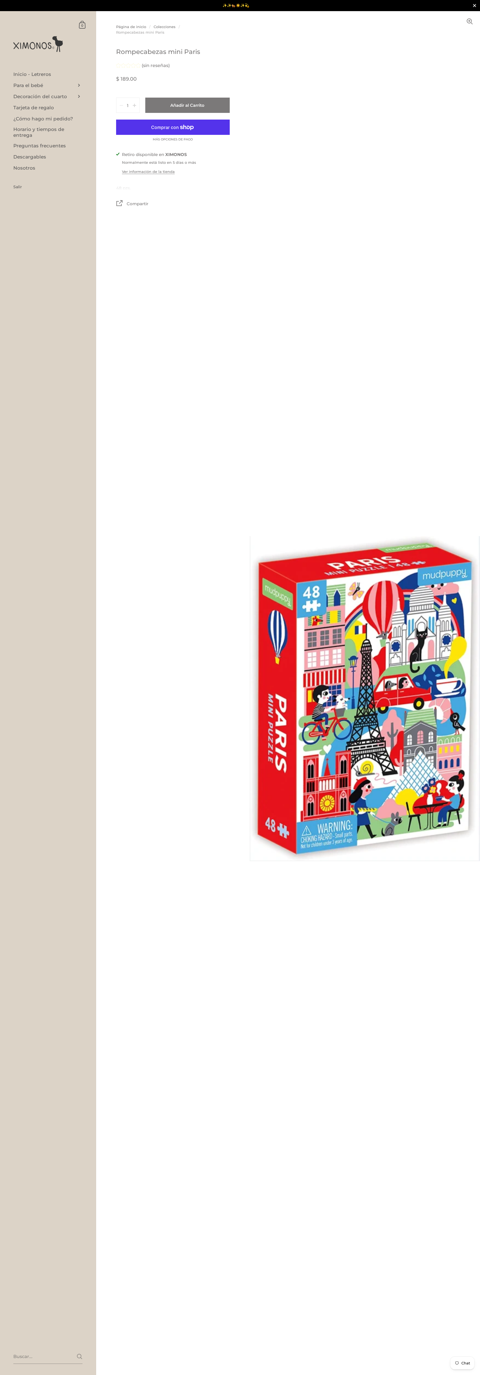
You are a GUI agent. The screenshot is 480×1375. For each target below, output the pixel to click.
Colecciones (165, 26)
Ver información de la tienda (148, 171)
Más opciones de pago (173, 139)
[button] (143, 66)
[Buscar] (79, 1356)
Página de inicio (131, 26)
